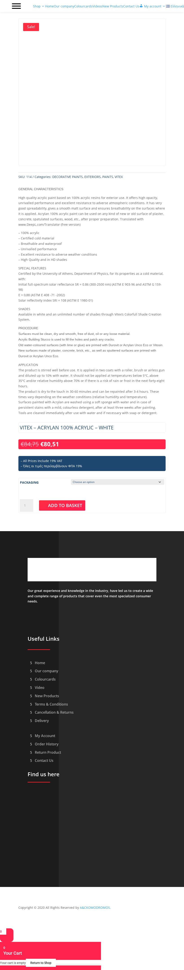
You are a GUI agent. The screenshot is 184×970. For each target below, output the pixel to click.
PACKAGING (29, 482)
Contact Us (44, 760)
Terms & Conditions (51, 704)
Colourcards (45, 679)
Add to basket (65, 505)
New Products (47, 695)
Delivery (42, 720)
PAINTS (107, 177)
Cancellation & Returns (54, 712)
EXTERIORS (92, 177)
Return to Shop (40, 963)
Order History (47, 744)
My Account (45, 735)
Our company (46, 670)
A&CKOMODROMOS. (95, 907)
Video (39, 687)
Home (40, 662)
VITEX (119, 177)
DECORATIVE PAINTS (67, 177)
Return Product (48, 752)
